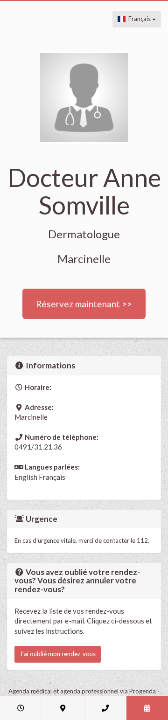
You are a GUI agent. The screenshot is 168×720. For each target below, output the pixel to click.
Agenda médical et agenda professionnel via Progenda (82, 691)
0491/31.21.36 (38, 447)
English (25, 477)
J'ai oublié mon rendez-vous (58, 654)
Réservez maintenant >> (84, 303)
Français (139, 18)
